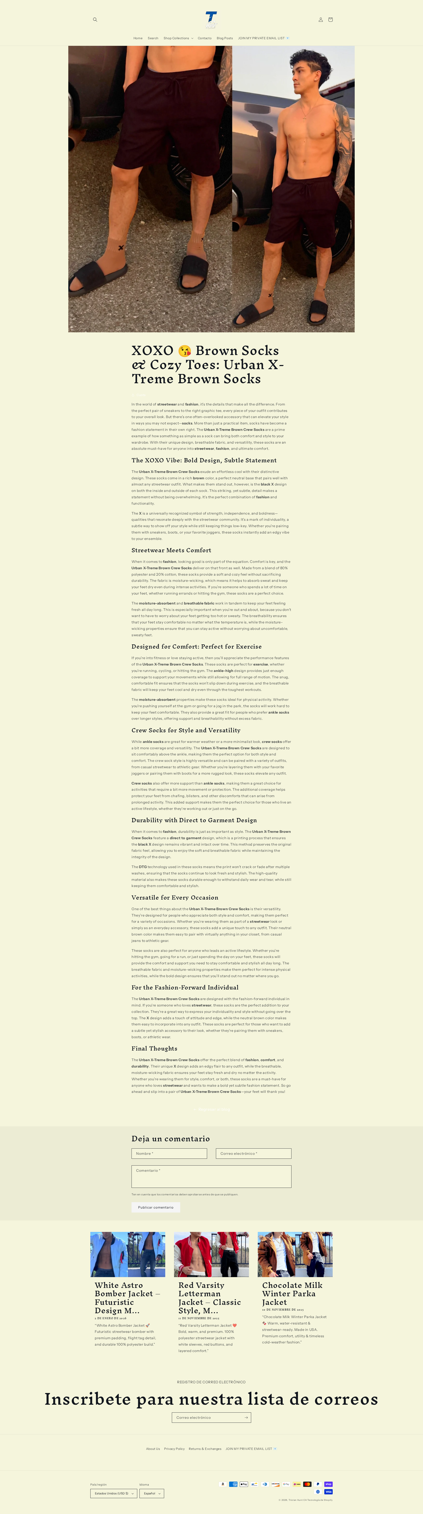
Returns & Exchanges (205, 1449)
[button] (95, 19)
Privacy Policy (174, 1449)
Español (149, 1493)
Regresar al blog (214, 1109)
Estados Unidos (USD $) (111, 1493)
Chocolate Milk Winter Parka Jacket (292, 1293)
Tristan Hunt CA (298, 1500)
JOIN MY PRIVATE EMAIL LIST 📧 (251, 1449)
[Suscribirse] (246, 1417)
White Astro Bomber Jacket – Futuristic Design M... (128, 1298)
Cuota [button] (141, 395)
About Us (153, 1449)
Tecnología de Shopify (320, 1500)
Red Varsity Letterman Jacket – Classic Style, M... (209, 1298)
